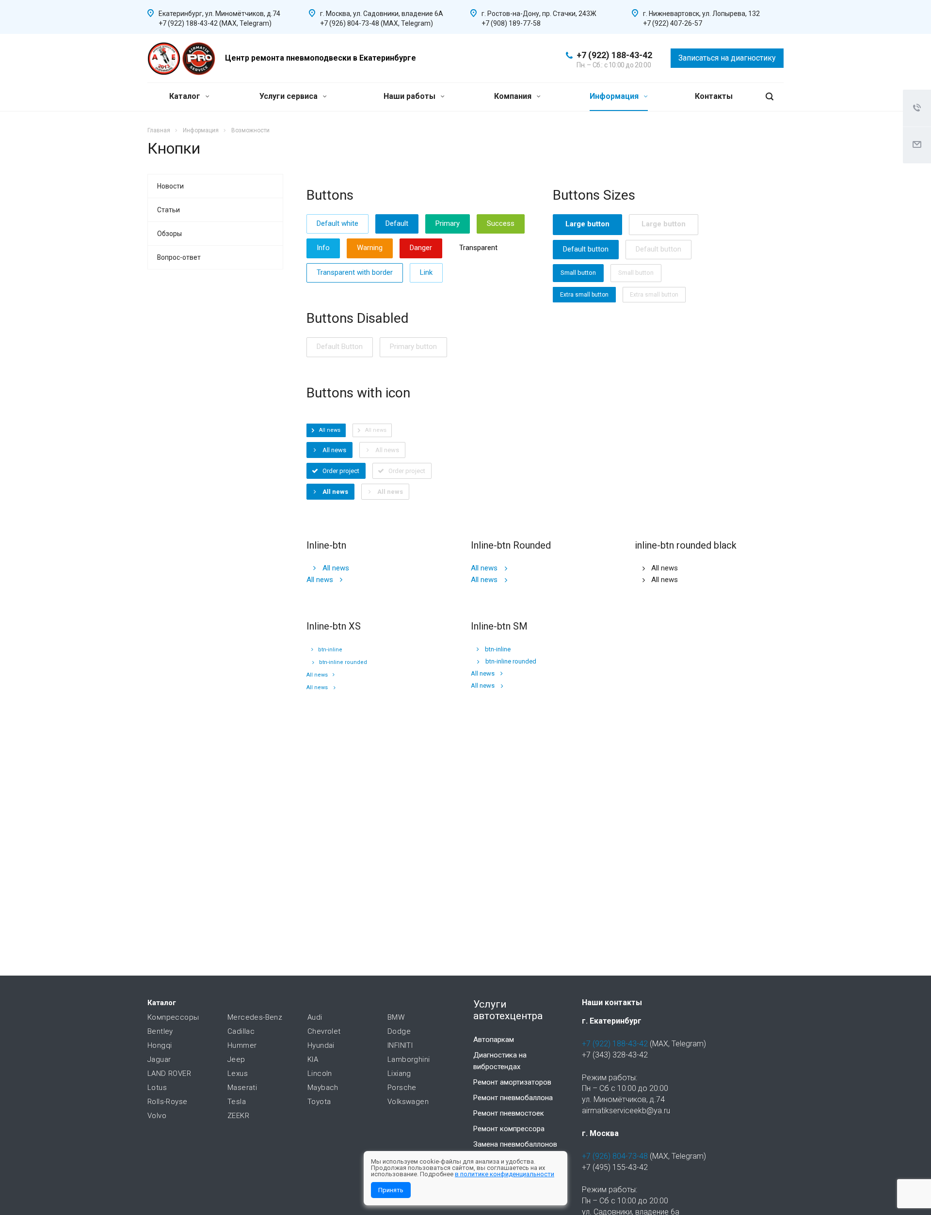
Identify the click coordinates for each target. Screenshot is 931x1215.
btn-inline (330, 650)
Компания (513, 96)
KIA (312, 1059)
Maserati (242, 1087)
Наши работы (410, 96)
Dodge (399, 1031)
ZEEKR (238, 1115)
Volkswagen (408, 1101)
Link (426, 272)
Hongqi (159, 1045)
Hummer (242, 1045)
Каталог (185, 96)
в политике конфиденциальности (504, 1174)
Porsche (402, 1087)
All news (335, 568)
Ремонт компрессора (509, 1128)
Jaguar (159, 1059)
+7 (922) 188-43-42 (614, 55)
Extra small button (584, 294)
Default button (586, 249)
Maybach (322, 1087)
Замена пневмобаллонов (515, 1144)
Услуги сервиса (289, 96)
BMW (395, 1017)
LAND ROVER (169, 1073)
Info (323, 247)
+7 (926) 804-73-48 (615, 1156)
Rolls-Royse (167, 1101)
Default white (337, 223)
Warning (370, 247)
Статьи (168, 210)
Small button (578, 272)
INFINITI (400, 1045)
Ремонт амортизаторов (512, 1082)
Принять (390, 1190)
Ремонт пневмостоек (508, 1113)
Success (500, 223)
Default (396, 223)
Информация (615, 96)
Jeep (236, 1059)
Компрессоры (173, 1017)
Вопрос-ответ (179, 257)
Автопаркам (493, 1039)
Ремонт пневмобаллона (513, 1097)
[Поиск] (769, 96)
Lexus (237, 1073)
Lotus (157, 1087)
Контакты (714, 96)
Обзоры (169, 233)
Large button (587, 224)
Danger (421, 247)
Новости (170, 186)
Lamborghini (408, 1059)
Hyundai (321, 1045)
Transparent (478, 247)
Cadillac (241, 1031)
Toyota (319, 1101)
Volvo (156, 1115)
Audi (314, 1017)
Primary (447, 223)
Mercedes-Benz (254, 1017)
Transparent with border (355, 272)
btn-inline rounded (343, 662)
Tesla (236, 1101)
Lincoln (319, 1073)
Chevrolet (324, 1031)
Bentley (160, 1031)
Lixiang (399, 1073)
